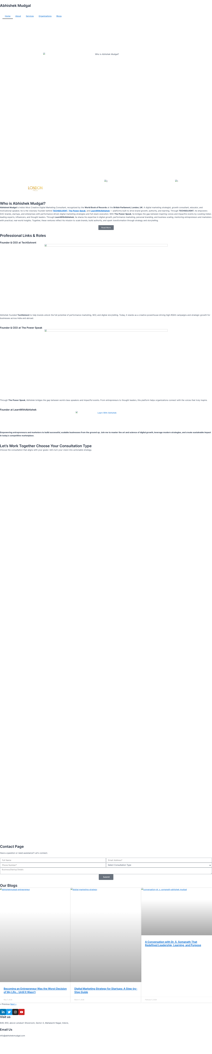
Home (7, 16)
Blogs (59, 16)
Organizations (45, 16)
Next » (13, 1004)
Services (30, 16)
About (18, 16)
